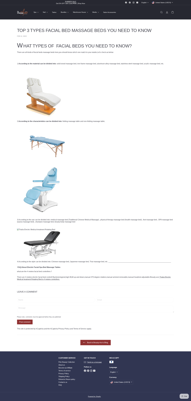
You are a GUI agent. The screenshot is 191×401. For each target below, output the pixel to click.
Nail (44, 12)
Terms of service (64, 371)
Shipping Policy (64, 376)
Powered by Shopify (94, 396)
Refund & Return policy (66, 379)
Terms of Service (79, 329)
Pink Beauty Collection (66, 362)
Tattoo (54, 12)
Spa (35, 12)
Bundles (64, 12)
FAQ (60, 385)
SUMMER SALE (70, 1)
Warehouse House (79, 12)
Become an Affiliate (65, 368)
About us (61, 365)
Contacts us (62, 382)
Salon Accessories (109, 12)
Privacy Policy (64, 329)
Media (94, 12)
